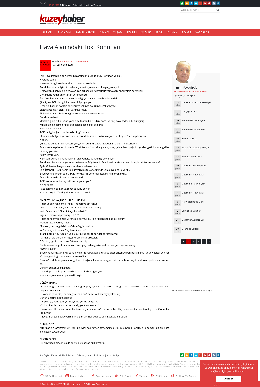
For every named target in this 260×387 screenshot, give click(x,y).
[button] (245, 371)
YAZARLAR (202, 32)
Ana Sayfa (44, 355)
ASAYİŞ (104, 32)
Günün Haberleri (53, 376)
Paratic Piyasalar (185, 290)
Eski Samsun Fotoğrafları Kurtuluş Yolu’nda (81, 3)
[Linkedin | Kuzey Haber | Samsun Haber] (218, 3)
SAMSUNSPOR (85, 32)
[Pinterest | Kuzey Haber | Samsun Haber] (209, 3)
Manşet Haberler (79, 376)
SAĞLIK (146, 32)
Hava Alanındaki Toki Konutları (80, 47)
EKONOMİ (64, 32)
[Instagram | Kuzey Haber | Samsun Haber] (214, 3)
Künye (54, 355)
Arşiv (109, 355)
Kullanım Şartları (84, 355)
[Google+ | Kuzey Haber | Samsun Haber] (200, 3)
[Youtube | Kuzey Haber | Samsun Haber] (205, 3)
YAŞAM (117, 32)
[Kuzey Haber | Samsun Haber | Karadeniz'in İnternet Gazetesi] (182, 3)
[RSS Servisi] (187, 3)
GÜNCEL (47, 32)
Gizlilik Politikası (66, 355)
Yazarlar (56, 61)
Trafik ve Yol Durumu (186, 376)
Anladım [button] (228, 379)
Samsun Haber (103, 376)
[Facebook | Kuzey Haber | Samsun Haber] (191, 3)
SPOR (159, 32)
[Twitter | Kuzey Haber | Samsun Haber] (196, 3)
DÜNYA (172, 32)
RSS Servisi (99, 355)
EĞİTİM (132, 32)
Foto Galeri (125, 376)
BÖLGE (186, 32)
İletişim (116, 355)
